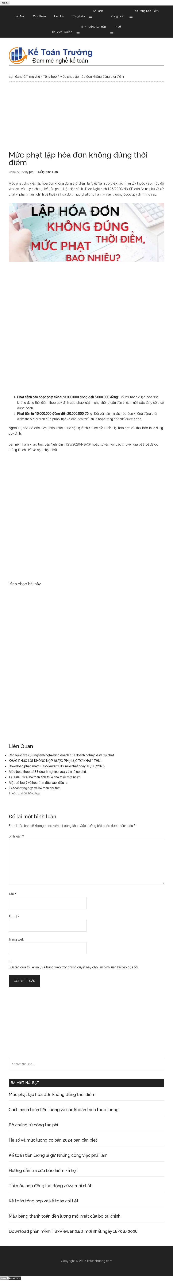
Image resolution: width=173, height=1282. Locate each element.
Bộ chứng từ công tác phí (33, 1124)
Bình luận (16, 836)
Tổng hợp (33, 793)
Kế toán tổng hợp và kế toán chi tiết (34, 788)
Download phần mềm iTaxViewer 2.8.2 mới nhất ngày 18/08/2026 (57, 766)
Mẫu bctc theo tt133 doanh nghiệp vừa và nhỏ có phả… (48, 772)
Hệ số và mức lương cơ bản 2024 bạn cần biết (53, 1140)
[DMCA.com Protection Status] (10, 1279)
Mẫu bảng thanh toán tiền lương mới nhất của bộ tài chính (64, 1216)
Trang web (16, 939)
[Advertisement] (86, 119)
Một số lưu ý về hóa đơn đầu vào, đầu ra (38, 783)
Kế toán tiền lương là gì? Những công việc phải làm (58, 1155)
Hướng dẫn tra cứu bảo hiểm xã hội (43, 1170)
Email (14, 917)
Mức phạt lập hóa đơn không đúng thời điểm (52, 1094)
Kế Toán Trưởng (86, 55)
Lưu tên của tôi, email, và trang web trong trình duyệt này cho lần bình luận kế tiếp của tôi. (74, 967)
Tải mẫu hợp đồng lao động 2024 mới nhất (50, 1185)
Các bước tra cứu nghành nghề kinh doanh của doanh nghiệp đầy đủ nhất (61, 755)
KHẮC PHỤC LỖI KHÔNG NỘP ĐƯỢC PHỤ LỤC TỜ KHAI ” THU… (55, 761)
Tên (12, 894)
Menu (5, 2)
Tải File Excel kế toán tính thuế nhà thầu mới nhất (44, 777)
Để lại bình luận (48, 172)
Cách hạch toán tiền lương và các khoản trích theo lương (64, 1109)
